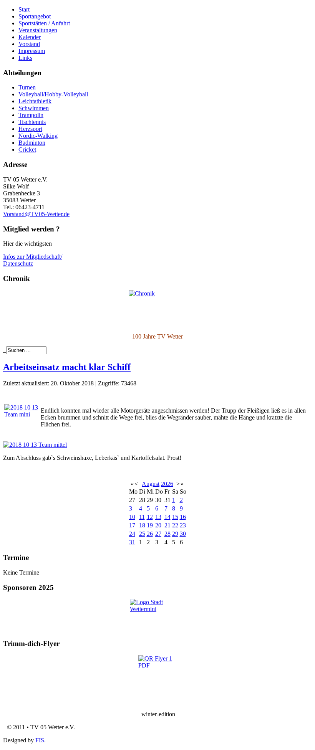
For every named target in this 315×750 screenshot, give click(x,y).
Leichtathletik (34, 101)
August (150, 484)
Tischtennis (32, 122)
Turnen (27, 87)
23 (183, 525)
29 (175, 533)
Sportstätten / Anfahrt (44, 23)
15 (175, 517)
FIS (39, 740)
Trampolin (30, 115)
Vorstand (29, 44)
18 (142, 525)
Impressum (31, 51)
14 (167, 517)
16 (183, 517)
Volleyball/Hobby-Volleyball (53, 94)
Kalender (29, 37)
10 (132, 517)
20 (158, 525)
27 (158, 533)
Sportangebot (34, 16)
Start (24, 9)
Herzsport (30, 129)
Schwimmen (33, 108)
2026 (167, 484)
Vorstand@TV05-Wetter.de (36, 214)
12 (150, 517)
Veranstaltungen (37, 30)
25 (142, 533)
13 (158, 517)
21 (167, 525)
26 (150, 533)
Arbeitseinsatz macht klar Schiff (67, 367)
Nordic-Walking (38, 135)
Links (25, 58)
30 (183, 533)
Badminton (31, 142)
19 (150, 525)
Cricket (27, 149)
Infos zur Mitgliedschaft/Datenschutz (32, 260)
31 (132, 542)
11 (142, 517)
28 (167, 533)
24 (132, 533)
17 (132, 525)
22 (175, 525)
